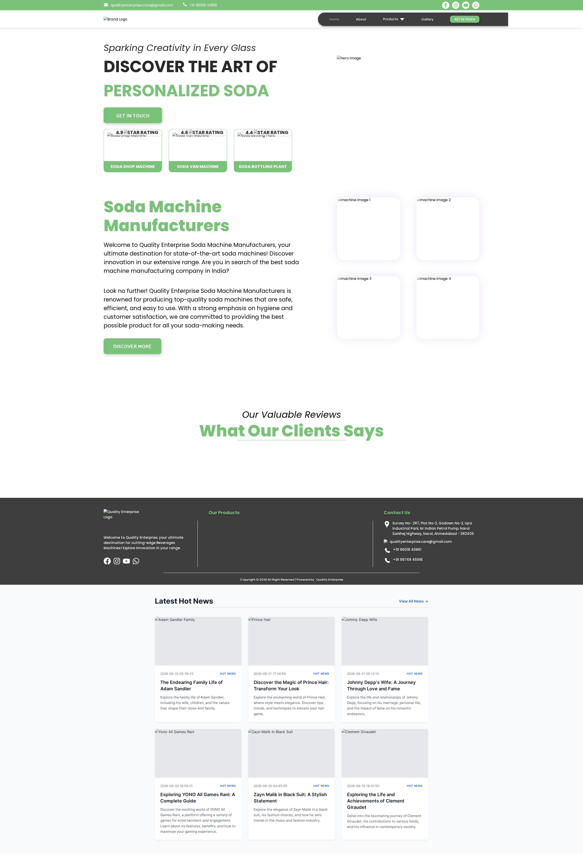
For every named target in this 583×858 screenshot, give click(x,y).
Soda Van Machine (198, 166)
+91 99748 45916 (408, 559)
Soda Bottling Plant (263, 166)
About (361, 19)
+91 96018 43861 (407, 549)
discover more (132, 346)
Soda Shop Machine (132, 166)
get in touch (465, 19)
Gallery (427, 19)
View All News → (413, 601)
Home (334, 19)
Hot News (228, 673)
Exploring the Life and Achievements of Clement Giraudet (375, 801)
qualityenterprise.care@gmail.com (421, 541)
